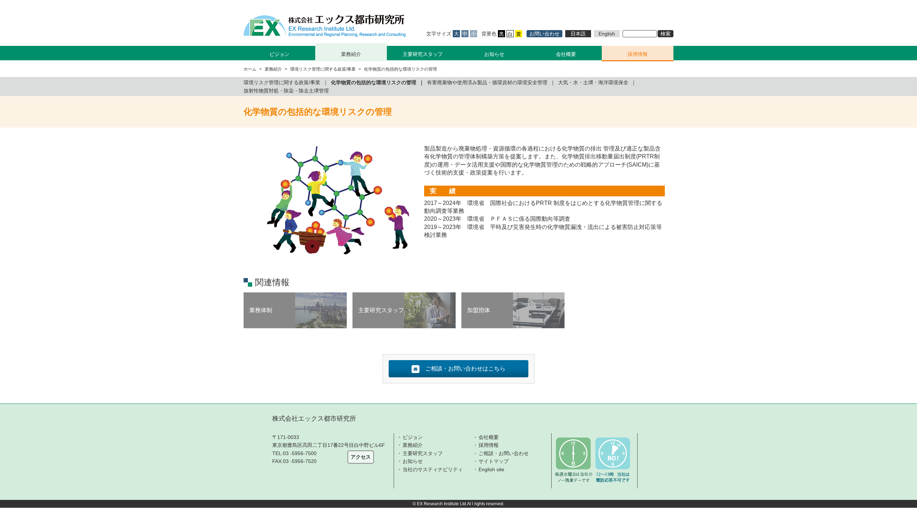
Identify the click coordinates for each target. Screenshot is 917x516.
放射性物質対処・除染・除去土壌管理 (286, 91)
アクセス (361, 457)
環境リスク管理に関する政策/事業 (323, 69)
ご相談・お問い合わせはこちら (465, 369)
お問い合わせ (544, 34)
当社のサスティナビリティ (433, 469)
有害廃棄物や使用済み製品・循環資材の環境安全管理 (487, 82)
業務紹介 (413, 445)
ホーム (250, 69)
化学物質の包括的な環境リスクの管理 (373, 82)
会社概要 (566, 54)
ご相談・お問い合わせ (504, 453)
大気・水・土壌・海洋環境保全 (593, 82)
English (607, 34)
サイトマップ (494, 461)
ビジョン (413, 437)
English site (491, 469)
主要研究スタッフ (423, 54)
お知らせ (494, 54)
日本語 (578, 34)
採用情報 (638, 54)
